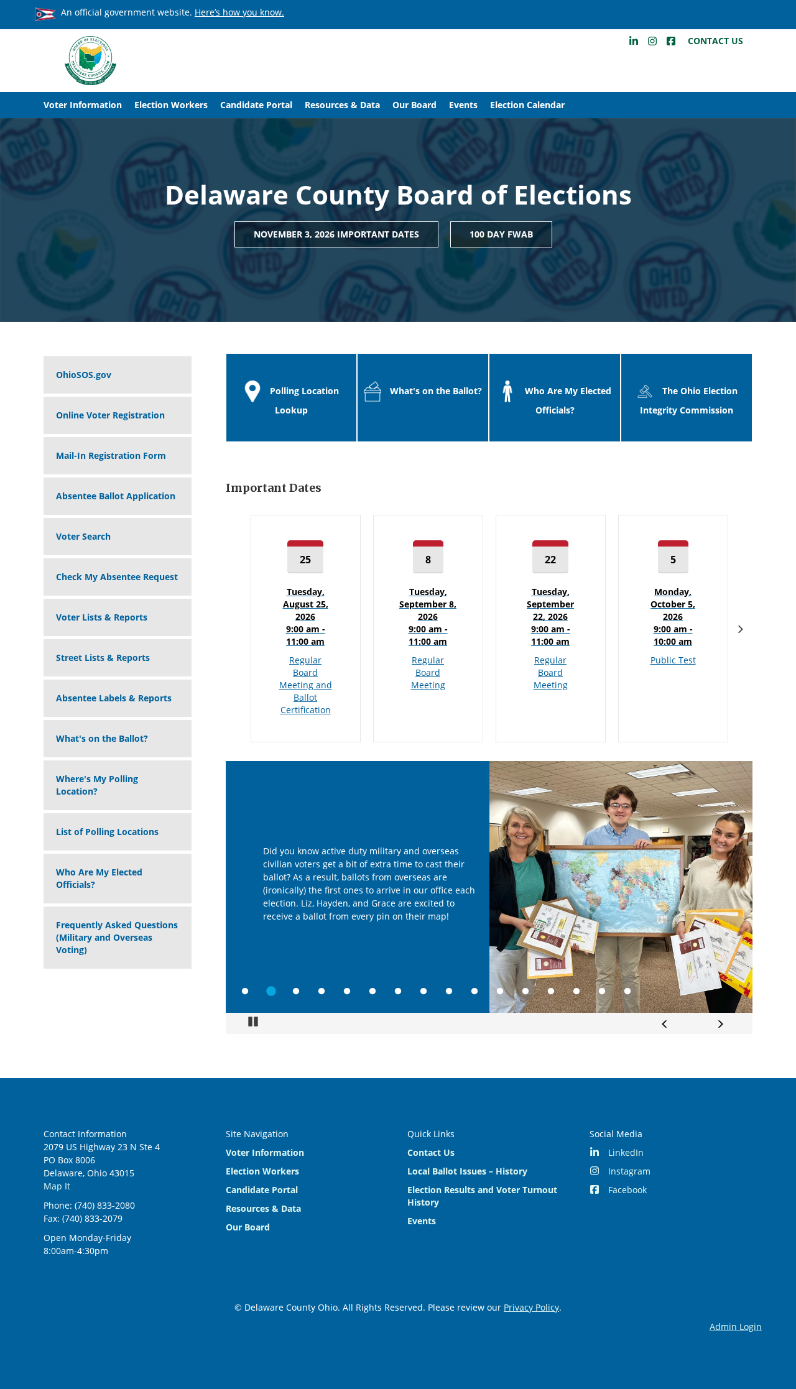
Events (463, 105)
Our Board (414, 105)
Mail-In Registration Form (111, 455)
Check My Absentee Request (117, 577)
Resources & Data (342, 105)
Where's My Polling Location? (97, 785)
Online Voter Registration (110, 415)
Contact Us (715, 41)
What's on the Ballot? (102, 738)
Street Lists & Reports (103, 657)
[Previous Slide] (665, 1024)
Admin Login (736, 1326)
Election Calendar (527, 105)
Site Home (90, 60)
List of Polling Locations (107, 832)
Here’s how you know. (239, 12)
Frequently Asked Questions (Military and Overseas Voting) (117, 937)
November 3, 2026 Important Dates (336, 234)
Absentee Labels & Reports (114, 698)
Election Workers (171, 105)
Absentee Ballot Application (115, 496)
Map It (57, 1186)
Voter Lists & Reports (101, 617)
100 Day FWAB (501, 234)
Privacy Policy (531, 1307)
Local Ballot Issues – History (467, 1171)
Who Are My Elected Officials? (99, 878)
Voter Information (83, 105)
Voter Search (83, 536)
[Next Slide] (720, 1024)
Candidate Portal (256, 105)
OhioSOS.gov (83, 375)
